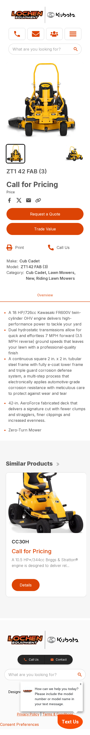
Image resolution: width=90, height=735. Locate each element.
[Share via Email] (28, 200)
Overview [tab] (45, 295)
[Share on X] (19, 200)
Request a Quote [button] (45, 214)
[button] (17, 34)
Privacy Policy (28, 714)
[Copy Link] (38, 200)
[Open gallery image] (45, 101)
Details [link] (26, 585)
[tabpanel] (45, 101)
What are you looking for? (36, 49)
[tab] (15, 154)
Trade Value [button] (45, 229)
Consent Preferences (19, 724)
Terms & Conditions (57, 714)
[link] (54, 34)
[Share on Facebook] (9, 200)
